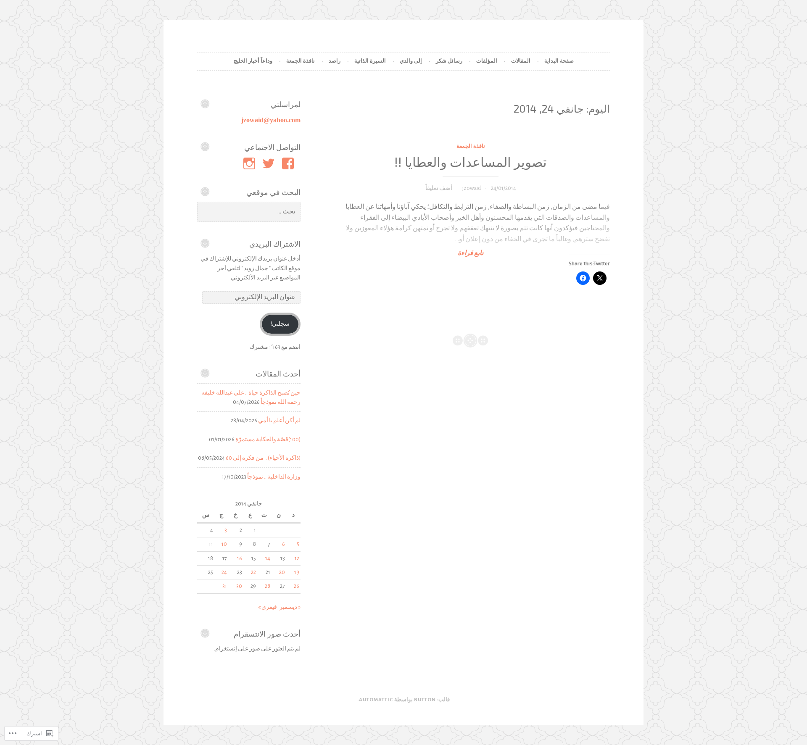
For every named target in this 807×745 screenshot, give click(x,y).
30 (239, 586)
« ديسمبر (290, 607)
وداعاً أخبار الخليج (253, 61)
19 (296, 572)
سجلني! (280, 324)
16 (239, 558)
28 (267, 586)
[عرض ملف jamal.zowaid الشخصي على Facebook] (289, 163)
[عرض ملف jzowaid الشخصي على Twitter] (270, 163)
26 (296, 586)
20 (282, 572)
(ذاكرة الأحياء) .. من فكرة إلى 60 (263, 458)
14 (267, 558)
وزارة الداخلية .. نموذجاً (274, 477)
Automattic (376, 700)
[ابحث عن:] (249, 212)
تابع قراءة (534, 252)
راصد (334, 61)
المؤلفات (486, 61)
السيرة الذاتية (370, 61)
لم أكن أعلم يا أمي (279, 421)
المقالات (520, 61)
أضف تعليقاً (438, 188)
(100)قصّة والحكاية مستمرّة (268, 439)
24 (224, 572)
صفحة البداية (559, 61)
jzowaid (471, 188)
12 (297, 558)
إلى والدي (411, 61)
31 (224, 586)
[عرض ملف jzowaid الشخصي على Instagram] (251, 163)
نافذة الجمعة (300, 61)
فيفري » (267, 607)
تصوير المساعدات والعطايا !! (470, 161)
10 (224, 544)
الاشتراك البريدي (275, 244)
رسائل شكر (449, 61)
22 (253, 572)
